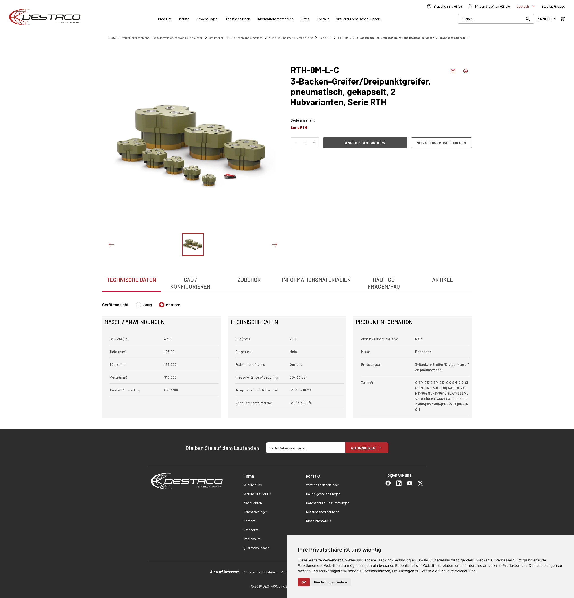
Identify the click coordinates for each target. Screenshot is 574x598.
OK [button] (303, 582)
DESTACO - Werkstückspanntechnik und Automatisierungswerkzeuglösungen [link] (155, 37)
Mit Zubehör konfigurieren (441, 142)
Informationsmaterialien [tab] (316, 279)
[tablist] (287, 280)
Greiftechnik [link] (216, 37)
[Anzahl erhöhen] (314, 142)
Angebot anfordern (365, 142)
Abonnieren (363, 447)
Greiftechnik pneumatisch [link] (246, 37)
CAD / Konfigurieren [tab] (190, 283)
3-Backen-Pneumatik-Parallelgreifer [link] (291, 37)
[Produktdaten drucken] (465, 70)
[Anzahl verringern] (296, 142)
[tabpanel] (287, 357)
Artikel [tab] (442, 279)
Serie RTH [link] (325, 37)
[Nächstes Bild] (274, 244)
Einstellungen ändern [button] (330, 582)
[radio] (138, 304)
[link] (444, 6)
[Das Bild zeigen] (193, 244)
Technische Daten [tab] (131, 279)
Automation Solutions (260, 572)
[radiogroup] (158, 306)
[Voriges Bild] (111, 244)
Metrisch (173, 304)
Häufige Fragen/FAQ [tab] (384, 283)
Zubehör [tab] (249, 279)
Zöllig (147, 304)
